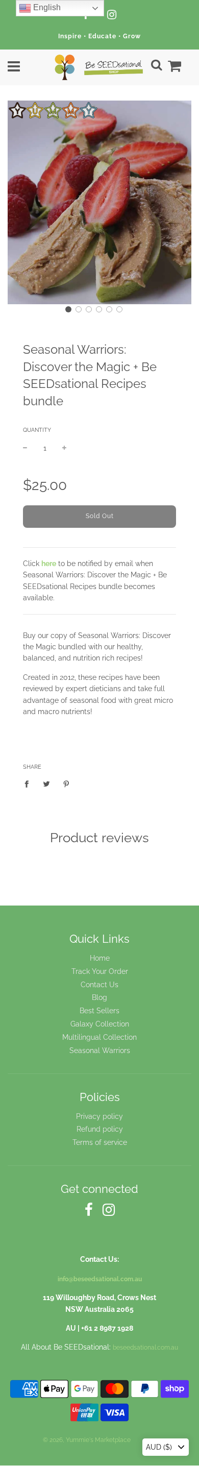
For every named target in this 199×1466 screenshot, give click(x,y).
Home (100, 958)
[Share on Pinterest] (67, 783)
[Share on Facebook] (29, 783)
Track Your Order (99, 971)
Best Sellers (99, 1011)
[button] (68, 309)
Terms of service (99, 1142)
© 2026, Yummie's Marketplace (87, 1440)
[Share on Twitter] (47, 783)
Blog (99, 997)
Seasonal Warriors (99, 1050)
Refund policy (100, 1129)
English (46, 7)
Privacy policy (99, 1116)
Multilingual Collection (99, 1037)
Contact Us (99, 985)
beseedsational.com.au (145, 1347)
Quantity (37, 430)
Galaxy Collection (99, 1024)
